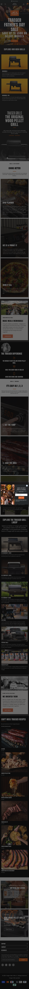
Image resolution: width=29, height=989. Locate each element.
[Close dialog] (27, 485)
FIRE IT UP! (21, 497)
